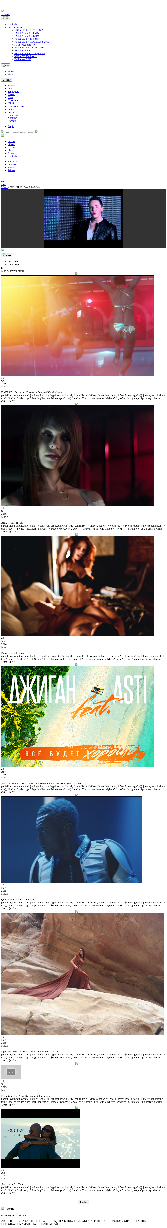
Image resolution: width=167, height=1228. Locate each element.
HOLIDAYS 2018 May (26, 32)
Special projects (16, 27)
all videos (83, 1202)
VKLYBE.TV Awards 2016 (29, 47)
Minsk (11, 103)
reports (11, 141)
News (11, 153)
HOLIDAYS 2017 (24, 50)
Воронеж (13, 115)
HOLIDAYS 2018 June (26, 35)
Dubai (11, 88)
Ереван (12, 120)
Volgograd (13, 91)
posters (11, 147)
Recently (12, 161)
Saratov (12, 109)
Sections (5, 14)
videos (11, 144)
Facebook (13, 261)
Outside (12, 164)
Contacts (12, 24)
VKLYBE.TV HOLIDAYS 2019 (31, 41)
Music (11, 167)
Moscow (6, 80)
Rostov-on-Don (16, 106)
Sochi (11, 112)
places (11, 150)
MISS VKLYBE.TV (25, 44)
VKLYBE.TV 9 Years (25, 56)
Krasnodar (13, 100)
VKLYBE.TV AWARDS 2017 (30, 30)
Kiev (10, 97)
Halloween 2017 (22, 59)
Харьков (12, 117)
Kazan (11, 94)
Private (11, 170)
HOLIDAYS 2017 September (29, 53)
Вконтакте (13, 264)
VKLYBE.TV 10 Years (26, 38)
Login (11, 126)
